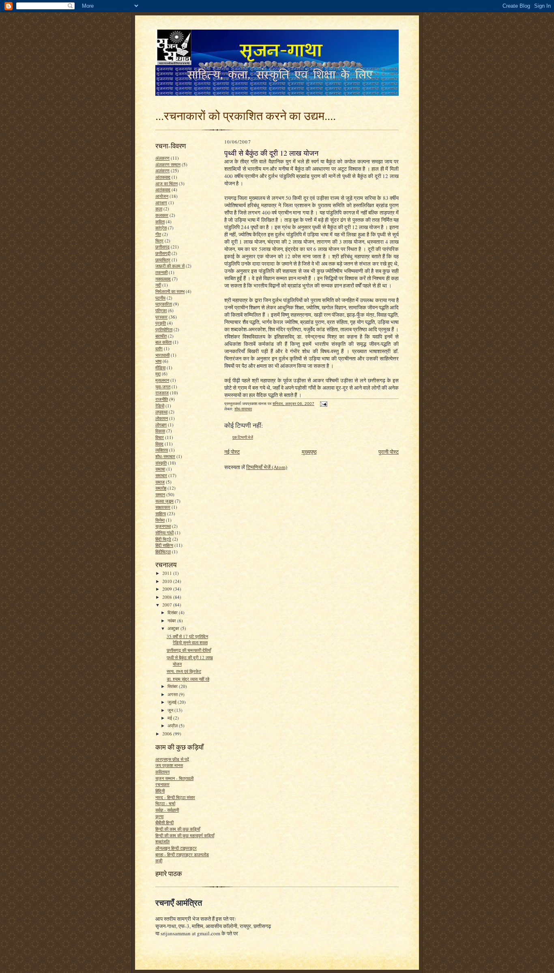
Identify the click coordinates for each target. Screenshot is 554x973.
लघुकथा (161, 412)
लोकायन (161, 418)
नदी (158, 285)
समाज (160, 482)
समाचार (161, 475)
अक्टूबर (173, 628)
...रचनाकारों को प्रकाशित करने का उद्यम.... (245, 115)
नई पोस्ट (232, 451)
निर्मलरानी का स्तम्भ (170, 291)
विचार (159, 437)
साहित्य (160, 513)
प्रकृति (160, 323)
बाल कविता (163, 342)
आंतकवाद (162, 177)
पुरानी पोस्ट (388, 451)
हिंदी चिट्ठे (163, 539)
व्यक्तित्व (161, 450)
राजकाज (162, 393)
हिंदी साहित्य (164, 545)
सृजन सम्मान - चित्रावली (174, 778)
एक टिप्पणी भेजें (242, 437)
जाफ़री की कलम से (170, 266)
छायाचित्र (162, 260)
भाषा (158, 361)
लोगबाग (161, 425)
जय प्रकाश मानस (169, 765)
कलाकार (161, 215)
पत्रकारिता (163, 304)
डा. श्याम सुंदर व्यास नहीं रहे (188, 679)
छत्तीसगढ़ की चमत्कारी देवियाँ (189, 650)
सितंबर (173, 686)
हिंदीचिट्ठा (163, 552)
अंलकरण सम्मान (167, 164)
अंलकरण (162, 158)
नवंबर (172, 620)
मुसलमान (162, 380)
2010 (167, 581)
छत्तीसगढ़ (162, 247)
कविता (160, 222)
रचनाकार (162, 784)
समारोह (160, 488)
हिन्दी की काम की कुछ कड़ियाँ (177, 829)
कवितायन (162, 772)
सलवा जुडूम (164, 501)
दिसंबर (173, 612)
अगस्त (173, 694)
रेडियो (159, 406)
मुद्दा (158, 374)
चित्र (159, 241)
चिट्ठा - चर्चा (165, 803)
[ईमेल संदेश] (323, 403)
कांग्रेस (161, 228)
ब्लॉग (159, 348)
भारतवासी (162, 355)
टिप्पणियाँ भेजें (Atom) (266, 467)
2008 (167, 597)
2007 (167, 605)
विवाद (159, 444)
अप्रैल (173, 725)
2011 (167, 573)
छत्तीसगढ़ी (162, 253)
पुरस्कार (161, 317)
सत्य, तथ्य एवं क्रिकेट (184, 671)
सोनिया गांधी (164, 532)
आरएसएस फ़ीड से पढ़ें (172, 759)
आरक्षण (161, 202)
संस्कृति (161, 463)
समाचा (160, 469)
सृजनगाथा (163, 526)
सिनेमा (160, 520)
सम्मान (160, 494)
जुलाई (172, 702)
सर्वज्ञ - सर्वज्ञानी (167, 810)
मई (170, 718)
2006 (167, 734)
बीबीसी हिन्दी (164, 822)
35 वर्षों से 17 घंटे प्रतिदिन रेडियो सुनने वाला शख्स (187, 639)
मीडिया (160, 367)
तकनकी (161, 272)
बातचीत (161, 336)
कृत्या (159, 816)
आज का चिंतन (166, 183)
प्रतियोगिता (163, 329)
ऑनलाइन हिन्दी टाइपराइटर (176, 848)
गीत (158, 234)
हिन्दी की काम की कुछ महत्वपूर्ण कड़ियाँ (184, 835)
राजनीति (161, 399)
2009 (167, 589)
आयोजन (161, 196)
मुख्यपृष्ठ (309, 451)
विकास (160, 431)
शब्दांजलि (162, 841)
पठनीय (160, 298)
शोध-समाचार (165, 456)
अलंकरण (162, 170)
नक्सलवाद (163, 279)
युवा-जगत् (162, 387)
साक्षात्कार (162, 507)
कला (158, 209)
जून (170, 710)
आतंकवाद (162, 189)
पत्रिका (161, 310)
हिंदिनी (160, 791)
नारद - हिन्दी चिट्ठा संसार (175, 797)
